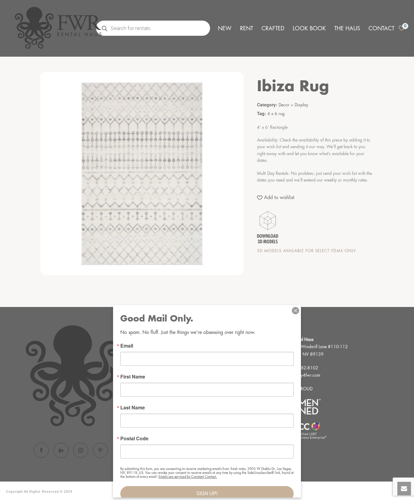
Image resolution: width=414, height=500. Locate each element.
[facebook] (41, 450)
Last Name (132, 407)
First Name (132, 376)
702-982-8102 (303, 368)
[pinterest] (100, 450)
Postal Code (134, 438)
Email (126, 345)
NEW (225, 28)
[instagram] (80, 450)
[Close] (295, 310)
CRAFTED (273, 28)
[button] (275, 198)
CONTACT (381, 28)
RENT (246, 28)
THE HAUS (347, 28)
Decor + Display (293, 105)
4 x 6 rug (276, 114)
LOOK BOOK (309, 28)
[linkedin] (60, 450)
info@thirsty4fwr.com (301, 375)
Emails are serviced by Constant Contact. (188, 476)
